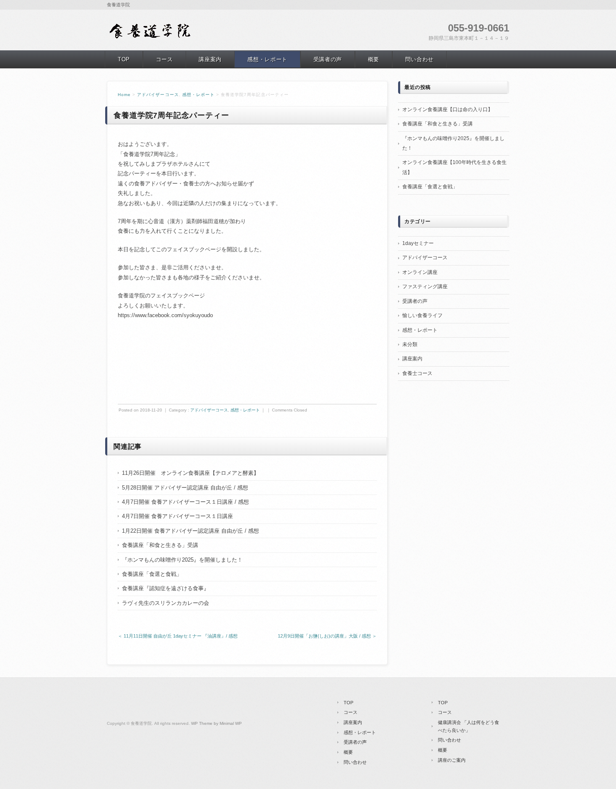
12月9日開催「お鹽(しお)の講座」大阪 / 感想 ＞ (327, 635)
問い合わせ (419, 59)
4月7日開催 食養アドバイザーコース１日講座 (177, 516)
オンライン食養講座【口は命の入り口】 (447, 109)
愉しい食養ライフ (422, 315)
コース (164, 59)
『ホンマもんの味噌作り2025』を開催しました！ (182, 560)
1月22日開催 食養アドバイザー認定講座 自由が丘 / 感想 (190, 531)
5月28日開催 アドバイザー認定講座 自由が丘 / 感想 (185, 487)
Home (124, 94)
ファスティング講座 (425, 286)
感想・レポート (267, 59)
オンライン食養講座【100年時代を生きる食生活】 (454, 167)
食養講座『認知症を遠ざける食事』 (165, 588)
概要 (373, 59)
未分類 (409, 344)
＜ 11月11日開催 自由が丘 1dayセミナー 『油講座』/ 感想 (178, 635)
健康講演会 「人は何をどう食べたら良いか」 (468, 726)
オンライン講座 (419, 272)
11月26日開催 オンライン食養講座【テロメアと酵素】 (190, 473)
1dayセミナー (418, 243)
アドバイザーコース (158, 94)
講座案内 (210, 59)
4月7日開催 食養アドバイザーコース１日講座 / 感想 (185, 502)
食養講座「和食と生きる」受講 (160, 545)
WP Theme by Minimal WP (216, 723)
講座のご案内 (452, 760)
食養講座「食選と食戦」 (152, 574)
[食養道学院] (151, 37)
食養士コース (417, 373)
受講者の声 (327, 59)
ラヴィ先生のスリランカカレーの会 (165, 603)
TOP (124, 59)
